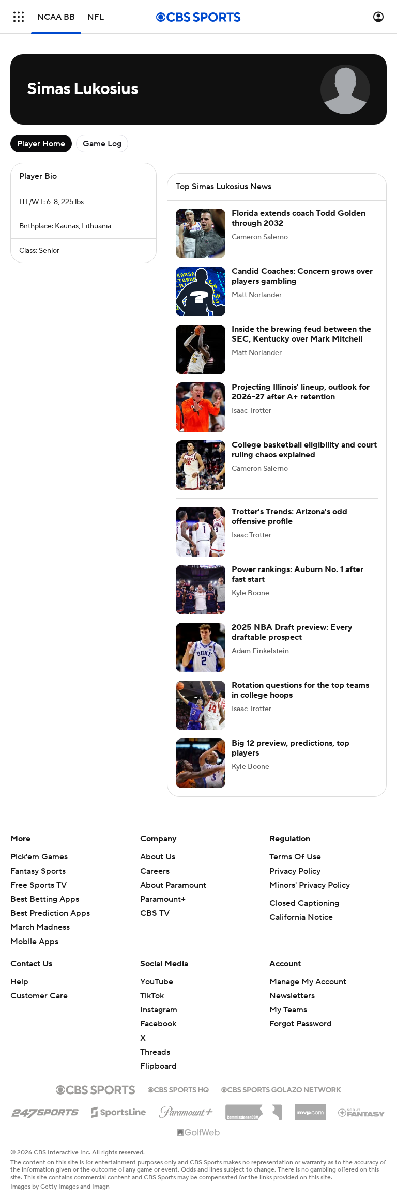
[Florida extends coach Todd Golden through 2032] (200, 233)
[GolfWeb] (198, 1133)
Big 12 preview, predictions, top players (290, 748)
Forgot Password (300, 1024)
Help (19, 982)
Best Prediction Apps (50, 913)
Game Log (102, 143)
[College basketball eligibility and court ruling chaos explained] (200, 465)
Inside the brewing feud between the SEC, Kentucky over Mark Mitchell (301, 334)
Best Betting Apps (44, 899)
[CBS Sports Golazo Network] (281, 1089)
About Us (157, 857)
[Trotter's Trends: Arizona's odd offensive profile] (200, 532)
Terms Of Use (295, 857)
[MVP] (310, 1108)
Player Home (41, 143)
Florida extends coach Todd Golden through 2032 (298, 218)
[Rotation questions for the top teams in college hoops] (200, 705)
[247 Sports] (45, 1110)
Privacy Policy (294, 871)
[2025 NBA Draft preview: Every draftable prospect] (200, 647)
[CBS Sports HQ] (178, 1089)
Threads (155, 1052)
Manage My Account (307, 982)
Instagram (158, 1010)
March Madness (40, 927)
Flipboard (158, 1066)
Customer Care (39, 996)
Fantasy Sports (38, 871)
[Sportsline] (118, 1110)
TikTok (152, 996)
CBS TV (155, 913)
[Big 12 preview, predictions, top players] (200, 763)
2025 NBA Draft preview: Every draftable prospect (292, 632)
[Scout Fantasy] (362, 1112)
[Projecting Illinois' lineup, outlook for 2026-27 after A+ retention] (200, 407)
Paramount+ (163, 899)
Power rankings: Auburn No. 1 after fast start (297, 574)
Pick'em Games (39, 857)
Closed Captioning (304, 903)
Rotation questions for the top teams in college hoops (300, 690)
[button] (18, 17)
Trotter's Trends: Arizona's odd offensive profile (289, 516)
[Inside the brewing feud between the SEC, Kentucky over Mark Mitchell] (200, 349)
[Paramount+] (186, 1110)
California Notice (301, 917)
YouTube (156, 982)
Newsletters (292, 996)
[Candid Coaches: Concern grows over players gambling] (200, 291)
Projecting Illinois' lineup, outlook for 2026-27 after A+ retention (301, 392)
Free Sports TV (38, 885)
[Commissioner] (253, 1108)
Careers (155, 871)
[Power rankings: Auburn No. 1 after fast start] (200, 589)
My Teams (288, 1010)
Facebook (158, 1024)
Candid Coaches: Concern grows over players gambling (302, 276)
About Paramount (173, 885)
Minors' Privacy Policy (309, 885)
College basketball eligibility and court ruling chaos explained (304, 450)
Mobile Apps (34, 941)
